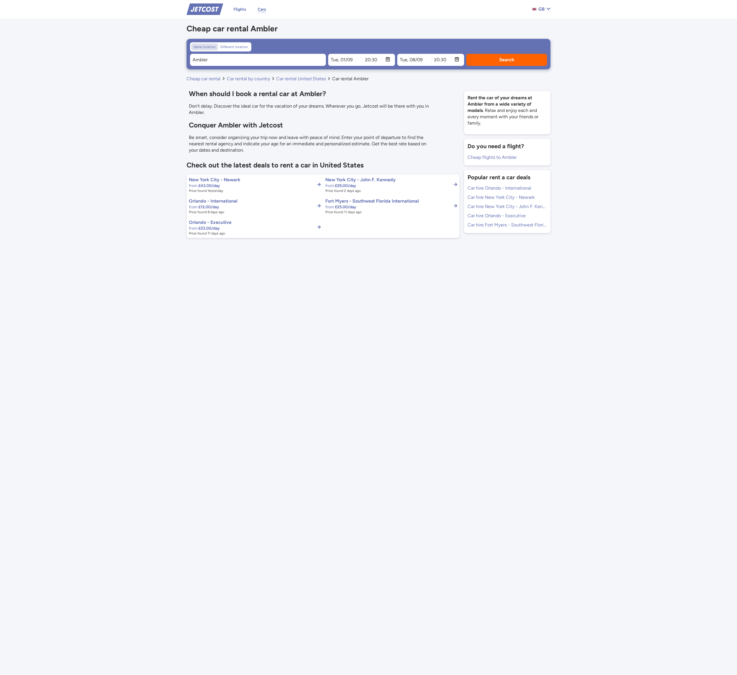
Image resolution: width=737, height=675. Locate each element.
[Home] (205, 9)
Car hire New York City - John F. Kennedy (507, 206)
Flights (239, 9)
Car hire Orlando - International (499, 188)
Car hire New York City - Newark (501, 197)
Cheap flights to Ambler (492, 157)
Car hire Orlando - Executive (497, 215)
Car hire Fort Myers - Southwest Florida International (507, 225)
